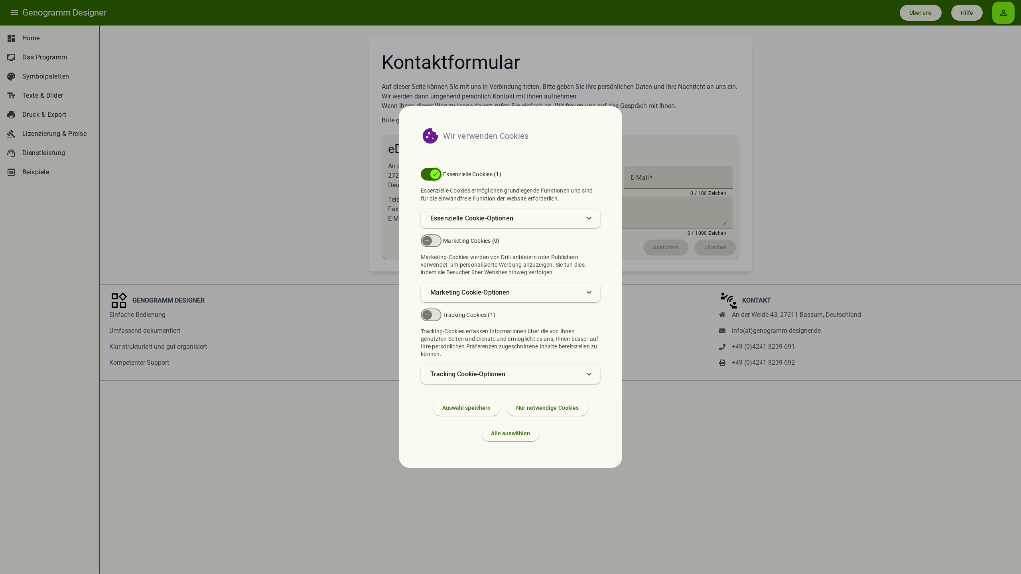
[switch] (431, 174)
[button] (510, 218)
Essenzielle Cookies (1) (472, 174)
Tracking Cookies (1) (469, 315)
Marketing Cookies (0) (471, 241)
